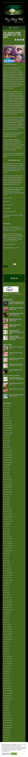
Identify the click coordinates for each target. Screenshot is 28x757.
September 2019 (9, 609)
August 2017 (8, 671)
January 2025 (8, 452)
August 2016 (8, 700)
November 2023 (8, 487)
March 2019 (7, 624)
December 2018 (8, 632)
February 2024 (8, 479)
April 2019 (7, 622)
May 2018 (7, 649)
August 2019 (8, 612)
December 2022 (8, 514)
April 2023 (7, 504)
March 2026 (7, 418)
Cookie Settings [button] (6, 753)
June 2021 (7, 558)
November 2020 (8, 575)
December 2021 (8, 543)
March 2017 (7, 683)
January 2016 (8, 718)
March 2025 (7, 447)
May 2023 (7, 501)
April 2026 (7, 415)
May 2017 (7, 678)
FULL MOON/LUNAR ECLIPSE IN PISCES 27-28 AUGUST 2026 (16, 303)
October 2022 (8, 519)
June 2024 (7, 469)
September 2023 (9, 492)
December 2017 (8, 661)
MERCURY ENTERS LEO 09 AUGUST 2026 (15, 320)
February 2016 (8, 715)
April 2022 (7, 533)
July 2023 (7, 496)
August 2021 (8, 553)
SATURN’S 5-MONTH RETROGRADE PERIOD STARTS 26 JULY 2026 (16, 337)
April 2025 (7, 445)
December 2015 (8, 720)
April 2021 (7, 563)
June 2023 (7, 499)
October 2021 (8, 548)
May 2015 (7, 737)
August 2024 (8, 464)
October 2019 (8, 607)
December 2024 (8, 455)
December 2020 (8, 573)
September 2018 (9, 639)
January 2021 (8, 570)
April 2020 (7, 592)
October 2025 (8, 430)
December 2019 (8, 602)
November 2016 (8, 693)
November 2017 (8, 664)
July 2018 (7, 644)
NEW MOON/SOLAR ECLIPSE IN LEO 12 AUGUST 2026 (16, 314)
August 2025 (8, 435)
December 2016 (8, 691)
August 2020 (8, 582)
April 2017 (7, 681)
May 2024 (7, 472)
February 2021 (8, 568)
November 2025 (8, 428)
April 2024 (7, 474)
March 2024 (7, 477)
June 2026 (7, 410)
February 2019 (8, 627)
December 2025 (8, 425)
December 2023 (8, 484)
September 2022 (9, 521)
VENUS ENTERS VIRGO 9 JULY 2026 (16, 389)
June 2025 (7, 440)
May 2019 (7, 619)
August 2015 (8, 730)
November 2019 (8, 605)
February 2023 (8, 509)
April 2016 (7, 710)
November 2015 (8, 722)
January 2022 (8, 541)
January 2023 (8, 511)
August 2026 (8, 406)
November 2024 (8, 457)
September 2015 (9, 727)
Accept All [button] (14, 753)
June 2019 (7, 617)
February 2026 (8, 420)
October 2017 (8, 666)
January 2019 (8, 629)
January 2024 (8, 482)
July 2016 (7, 703)
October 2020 (8, 578)
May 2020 (7, 590)
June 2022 (7, 528)
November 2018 (8, 634)
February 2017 (8, 686)
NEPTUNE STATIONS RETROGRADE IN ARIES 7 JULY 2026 (16, 395)
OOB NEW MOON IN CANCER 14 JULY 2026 (16, 384)
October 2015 (8, 725)
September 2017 (9, 668)
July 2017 (7, 673)
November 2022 (8, 516)
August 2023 (8, 494)
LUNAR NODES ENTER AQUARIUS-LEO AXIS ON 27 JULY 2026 (16, 332)
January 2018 (8, 659)
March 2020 (7, 595)
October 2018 (8, 636)
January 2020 (8, 600)
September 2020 (9, 580)
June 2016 (7, 705)
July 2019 (7, 614)
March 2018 (7, 654)
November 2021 (8, 546)
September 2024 (9, 462)
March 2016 (7, 713)
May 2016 (7, 708)
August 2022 (8, 523)
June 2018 (7, 646)
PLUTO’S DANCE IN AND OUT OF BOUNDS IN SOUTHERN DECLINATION (16, 378)
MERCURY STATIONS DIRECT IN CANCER (11, 375)
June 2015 (7, 735)
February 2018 (8, 656)
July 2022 (7, 526)
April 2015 (7, 740)
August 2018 (8, 641)
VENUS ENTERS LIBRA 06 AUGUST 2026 (15, 325)
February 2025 (8, 450)
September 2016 (9, 698)
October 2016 (8, 695)
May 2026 (7, 413)
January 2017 (8, 688)
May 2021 (7, 560)
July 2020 (7, 585)
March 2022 (7, 536)
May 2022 (7, 531)
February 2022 (8, 538)
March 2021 (7, 565)
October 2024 (8, 460)
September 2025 (9, 433)
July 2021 (7, 555)
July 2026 (7, 408)
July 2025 (7, 437)
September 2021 (9, 550)
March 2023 (7, 506)
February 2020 (8, 597)
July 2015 (7, 732)
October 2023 (8, 489)
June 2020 (7, 587)
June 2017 (7, 676)
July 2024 (7, 467)
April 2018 (7, 651)
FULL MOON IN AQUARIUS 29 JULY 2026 (16, 370)
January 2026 (8, 423)
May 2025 (7, 442)
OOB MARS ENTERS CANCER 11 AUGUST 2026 (16, 308)
